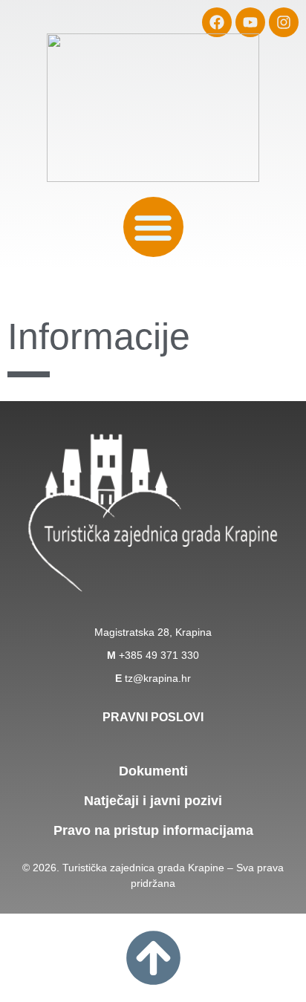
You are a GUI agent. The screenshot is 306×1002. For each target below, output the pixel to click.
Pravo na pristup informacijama (153, 830)
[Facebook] (217, 22)
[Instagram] (284, 22)
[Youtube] (250, 22)
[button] (153, 227)
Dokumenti (153, 771)
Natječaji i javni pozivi (153, 800)
